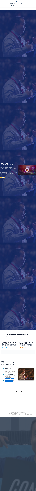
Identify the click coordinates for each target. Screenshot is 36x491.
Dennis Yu (18, 1)
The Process (11, 3)
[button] (27, 170)
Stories (15, 3)
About (18, 3)
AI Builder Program (5, 3)
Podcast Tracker (12, 5)
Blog (21, 3)
